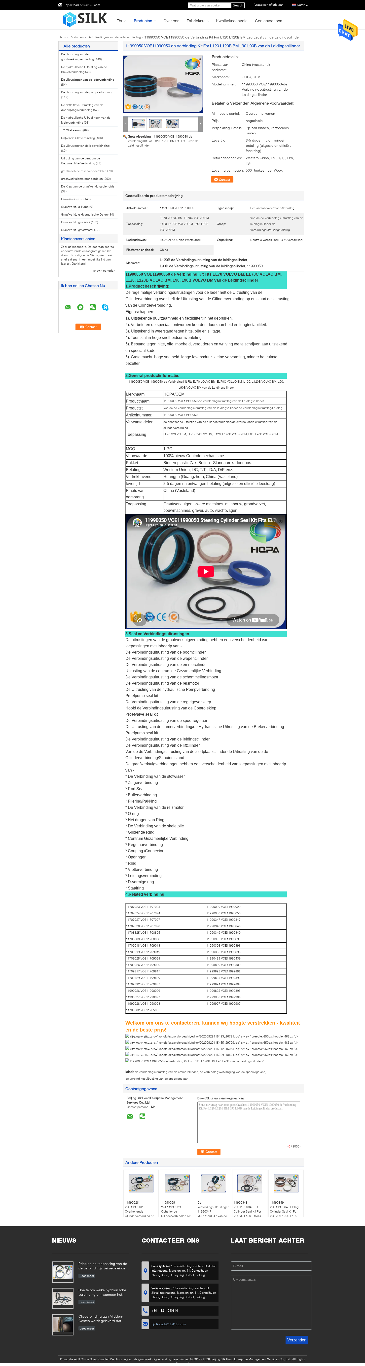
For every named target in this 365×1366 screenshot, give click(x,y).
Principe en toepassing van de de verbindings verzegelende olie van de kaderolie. (102, 1266)
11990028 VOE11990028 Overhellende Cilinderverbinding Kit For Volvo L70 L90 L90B (139, 1214)
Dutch (301, 5)
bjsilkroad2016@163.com (83, 5)
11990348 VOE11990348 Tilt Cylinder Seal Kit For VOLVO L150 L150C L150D (247, 1211)
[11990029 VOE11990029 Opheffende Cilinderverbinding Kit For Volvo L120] (177, 1183)
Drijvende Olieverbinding (78, 138)
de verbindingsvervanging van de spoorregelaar (232, 1072)
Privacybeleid (69, 1359)
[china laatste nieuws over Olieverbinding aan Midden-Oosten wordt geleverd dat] (63, 1325)
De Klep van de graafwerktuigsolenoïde (87, 186)
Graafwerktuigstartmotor (77, 230)
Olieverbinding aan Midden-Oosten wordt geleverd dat (100, 1318)
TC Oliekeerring (71, 130)
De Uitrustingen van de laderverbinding (114, 37)
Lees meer (87, 1276)
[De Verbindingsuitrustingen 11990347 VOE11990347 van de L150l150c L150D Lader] (213, 1183)
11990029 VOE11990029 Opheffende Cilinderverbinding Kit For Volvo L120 (175, 1211)
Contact (224, 180)
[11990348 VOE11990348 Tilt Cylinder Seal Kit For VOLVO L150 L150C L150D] (249, 1183)
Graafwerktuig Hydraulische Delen (84, 214)
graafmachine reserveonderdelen (84, 171)
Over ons (171, 20)
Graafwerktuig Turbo (75, 207)
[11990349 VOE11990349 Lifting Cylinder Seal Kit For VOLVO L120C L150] (286, 1183)
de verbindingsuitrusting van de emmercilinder (166, 1072)
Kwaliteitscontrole (232, 20)
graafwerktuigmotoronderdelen (82, 179)
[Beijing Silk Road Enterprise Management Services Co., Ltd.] (85, 19)
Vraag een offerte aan (269, 4)
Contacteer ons (268, 20)
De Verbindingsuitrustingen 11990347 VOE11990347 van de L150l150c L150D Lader (213, 1214)
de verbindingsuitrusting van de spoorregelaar (156, 1078)
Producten (143, 20)
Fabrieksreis (198, 20)
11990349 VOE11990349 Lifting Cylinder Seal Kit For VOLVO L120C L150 (284, 1209)
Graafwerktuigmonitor (75, 222)
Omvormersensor (72, 199)
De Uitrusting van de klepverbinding (85, 146)
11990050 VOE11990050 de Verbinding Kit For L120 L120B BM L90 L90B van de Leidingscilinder (163, 141)
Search (238, 5)
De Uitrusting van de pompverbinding (86, 92)
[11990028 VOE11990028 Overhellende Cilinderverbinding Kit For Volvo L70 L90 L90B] (141, 1183)
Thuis (121, 20)
